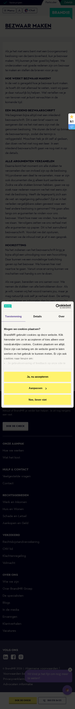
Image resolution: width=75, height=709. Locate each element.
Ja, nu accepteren (37, 376)
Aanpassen (35, 388)
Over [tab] (62, 316)
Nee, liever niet (38, 399)
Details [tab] (37, 316)
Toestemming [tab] (13, 316)
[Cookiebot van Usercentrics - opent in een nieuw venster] (55, 306)
